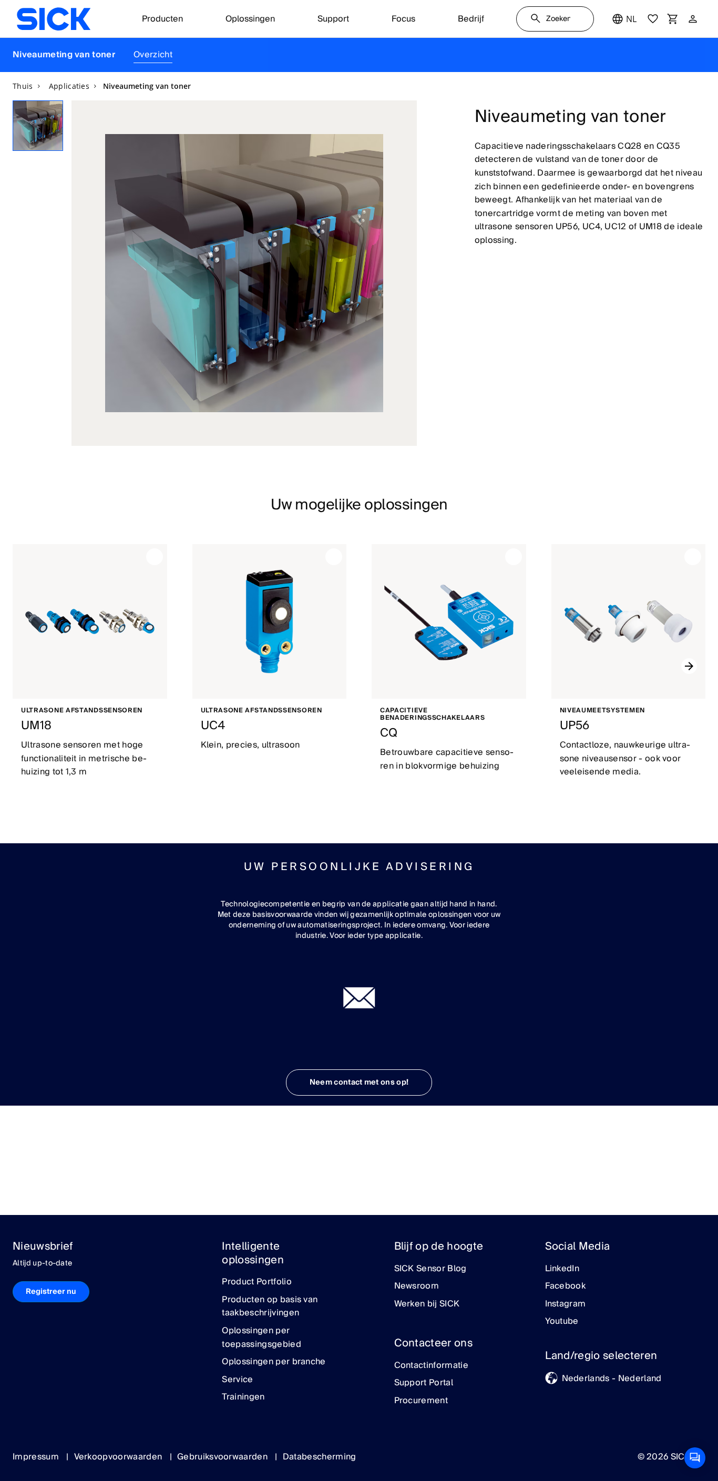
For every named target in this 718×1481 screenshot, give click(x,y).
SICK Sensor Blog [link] (430, 1269)
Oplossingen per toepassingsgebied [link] (261, 1337)
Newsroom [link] (416, 1286)
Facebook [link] (565, 1286)
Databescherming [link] (319, 1456)
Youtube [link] (562, 1322)
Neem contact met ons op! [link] (359, 1082)
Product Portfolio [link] (256, 1282)
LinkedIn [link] (562, 1269)
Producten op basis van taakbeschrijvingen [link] (269, 1306)
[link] (53, 18)
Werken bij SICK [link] (427, 1304)
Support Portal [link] (423, 1383)
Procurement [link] (421, 1401)
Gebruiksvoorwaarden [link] (223, 1456)
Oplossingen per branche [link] (273, 1362)
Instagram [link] (565, 1304)
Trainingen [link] (243, 1397)
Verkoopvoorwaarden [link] (119, 1456)
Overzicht (153, 54)
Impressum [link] (37, 1456)
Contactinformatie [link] (431, 1366)
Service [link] (237, 1380)
